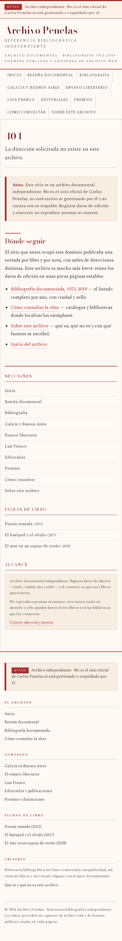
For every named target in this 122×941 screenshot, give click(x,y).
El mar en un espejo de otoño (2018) (35, 843)
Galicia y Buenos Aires (33, 87)
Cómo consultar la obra (35, 307)
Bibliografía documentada (27, 731)
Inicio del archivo (29, 344)
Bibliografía (94, 75)
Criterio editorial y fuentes (31, 622)
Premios (83, 100)
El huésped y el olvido (30, 535)
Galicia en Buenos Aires (25, 766)
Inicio (14, 75)
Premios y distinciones (24, 799)
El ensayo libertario (22, 774)
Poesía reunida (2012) (23, 827)
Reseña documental (50, 75)
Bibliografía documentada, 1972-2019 (49, 289)
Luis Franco (21, 100)
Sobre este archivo (74, 112)
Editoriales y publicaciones (28, 791)
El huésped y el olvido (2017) (29, 835)
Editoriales (54, 100)
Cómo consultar (26, 112)
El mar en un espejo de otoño (37, 546)
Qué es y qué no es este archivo (31, 885)
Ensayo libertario (87, 87)
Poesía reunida (24, 524)
